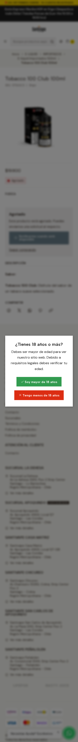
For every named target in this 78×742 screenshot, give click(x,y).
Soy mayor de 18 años (40, 382)
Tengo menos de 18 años (40, 395)
